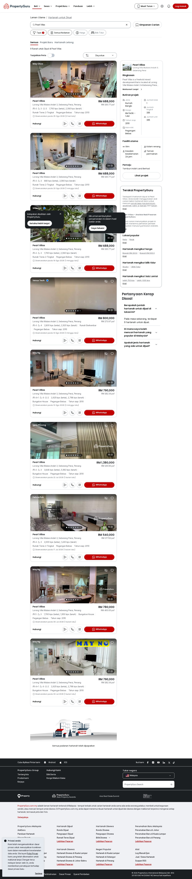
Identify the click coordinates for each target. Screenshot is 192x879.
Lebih (89, 6)
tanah (154, 205)
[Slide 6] (77, 94)
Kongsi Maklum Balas (56, 778)
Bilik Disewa (101, 838)
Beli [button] (36, 6)
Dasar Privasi (65, 874)
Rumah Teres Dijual (65, 838)
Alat (137, 849)
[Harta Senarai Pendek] (112, 64)
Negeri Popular (103, 849)
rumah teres (136, 203)
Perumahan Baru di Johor (147, 830)
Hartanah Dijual (65, 826)
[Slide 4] (73, 94)
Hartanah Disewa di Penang (69, 857)
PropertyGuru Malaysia (29, 826)
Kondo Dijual (63, 830)
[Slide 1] (66, 94)
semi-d (135, 205)
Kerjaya (21, 782)
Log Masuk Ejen (142, 853)
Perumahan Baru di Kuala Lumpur (150, 834)
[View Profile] (38, 63)
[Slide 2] (68, 94)
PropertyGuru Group (28, 770)
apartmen (127, 205)
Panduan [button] (78, 6)
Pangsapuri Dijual (65, 834)
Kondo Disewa (102, 830)
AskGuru (21, 830)
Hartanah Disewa (105, 826)
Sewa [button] (46, 6)
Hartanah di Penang (105, 861)
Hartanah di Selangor (106, 857)
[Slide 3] (71, 94)
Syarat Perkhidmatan (46, 874)
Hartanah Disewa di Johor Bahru (72, 861)
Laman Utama (37, 17)
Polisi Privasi (32, 853)
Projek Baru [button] (61, 6)
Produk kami (23, 778)
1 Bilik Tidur (135, 267)
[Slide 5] (75, 94)
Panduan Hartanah (26, 834)
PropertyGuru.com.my (27, 806)
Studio (125, 267)
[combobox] (80, 25)
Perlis (125, 239)
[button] (34, 42)
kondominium (148, 203)
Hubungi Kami (54, 770)
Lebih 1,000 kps (143, 280)
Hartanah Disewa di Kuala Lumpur (72, 853)
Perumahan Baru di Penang (147, 838)
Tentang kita (23, 774)
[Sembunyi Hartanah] (106, 64)
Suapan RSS (140, 861)
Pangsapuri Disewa (105, 834)
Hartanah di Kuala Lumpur (108, 853)
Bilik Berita (51, 774)
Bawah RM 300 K (147, 253)
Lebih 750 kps (129, 280)
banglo (143, 205)
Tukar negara (130, 770)
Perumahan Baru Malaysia (148, 826)
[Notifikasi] (169, 6)
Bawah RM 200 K (130, 253)
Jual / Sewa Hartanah (145, 857)
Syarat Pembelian (81, 874)
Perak (131, 239)
